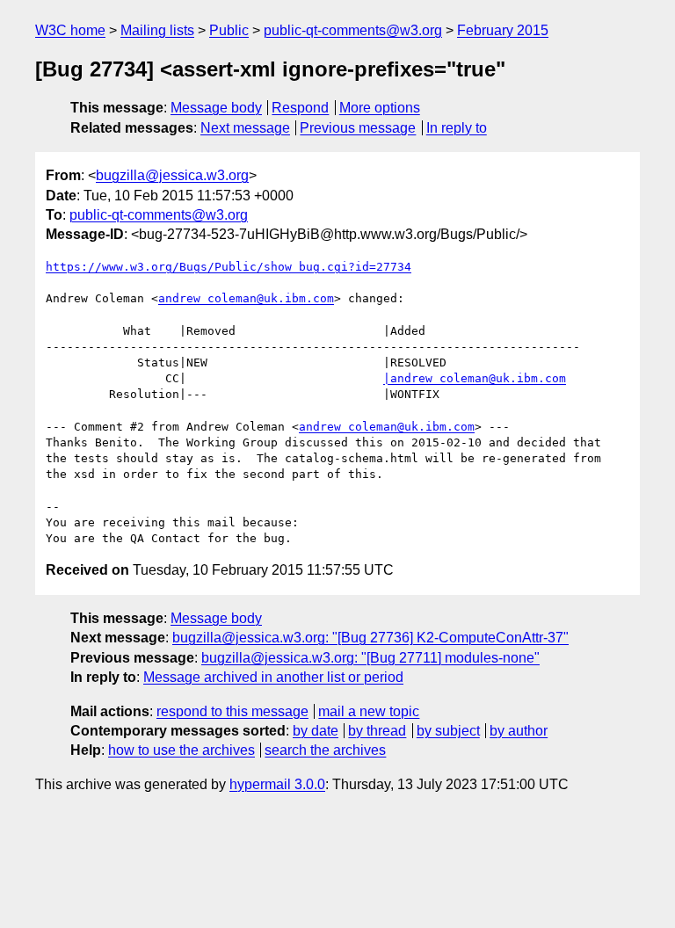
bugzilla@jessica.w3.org (172, 175)
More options (379, 107)
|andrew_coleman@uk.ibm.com (474, 378)
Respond (300, 107)
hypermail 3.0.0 (277, 784)
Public (229, 30)
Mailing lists (157, 30)
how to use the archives (181, 750)
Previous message (358, 127)
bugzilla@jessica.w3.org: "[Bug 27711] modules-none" (370, 657)
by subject (448, 730)
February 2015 (502, 30)
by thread (377, 730)
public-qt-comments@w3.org (353, 30)
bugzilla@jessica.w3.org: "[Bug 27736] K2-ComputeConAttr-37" (370, 637)
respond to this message (232, 711)
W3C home (70, 30)
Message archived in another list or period (273, 677)
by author (519, 730)
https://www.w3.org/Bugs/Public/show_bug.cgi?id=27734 (228, 266)
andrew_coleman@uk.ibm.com (246, 298)
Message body (216, 107)
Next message (245, 127)
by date (315, 730)
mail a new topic (368, 711)
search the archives (325, 750)
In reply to (456, 127)
